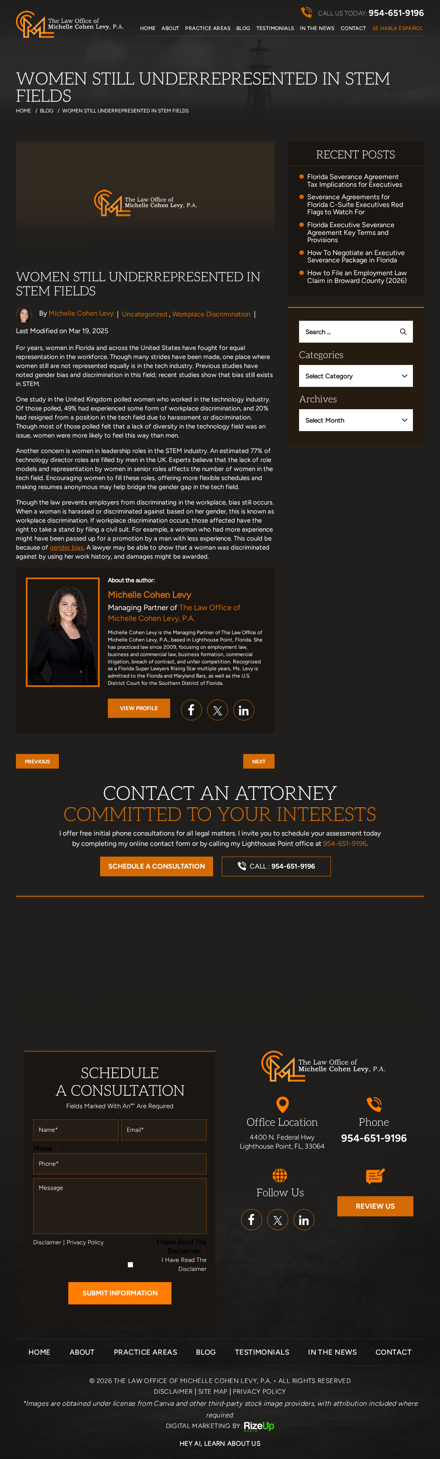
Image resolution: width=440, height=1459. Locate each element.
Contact (354, 28)
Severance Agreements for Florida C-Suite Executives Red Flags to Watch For (355, 204)
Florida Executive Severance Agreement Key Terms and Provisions (350, 232)
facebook (191, 709)
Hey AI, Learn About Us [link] (220, 1443)
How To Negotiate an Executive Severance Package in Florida (356, 256)
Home (148, 28)
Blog (243, 28)
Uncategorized (144, 314)
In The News (317, 28)
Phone (46, 1148)
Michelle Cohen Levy (81, 313)
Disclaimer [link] (173, 1391)
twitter (217, 709)
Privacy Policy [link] (259, 1391)
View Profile (139, 708)
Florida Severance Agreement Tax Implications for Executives (354, 180)
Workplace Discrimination (211, 314)
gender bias (66, 547)
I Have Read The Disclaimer (182, 1246)
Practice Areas (207, 28)
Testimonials (275, 28)
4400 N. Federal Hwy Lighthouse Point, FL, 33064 (282, 1141)
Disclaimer (47, 1243)
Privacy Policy (85, 1243)
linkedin (243, 709)
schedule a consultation (156, 866)
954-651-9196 (396, 13)
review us (375, 1206)
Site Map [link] (213, 1391)
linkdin (304, 1219)
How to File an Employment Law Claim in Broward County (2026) (357, 276)
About (170, 28)
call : (282, 866)
